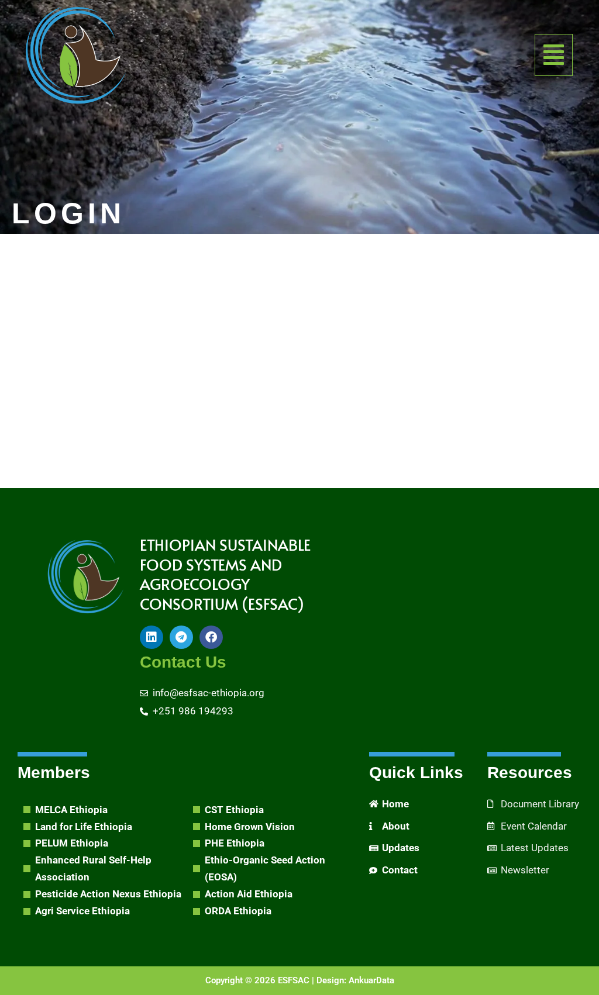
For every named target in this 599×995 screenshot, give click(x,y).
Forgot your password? (300, 458)
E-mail (184, 256)
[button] (554, 55)
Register (368, 423)
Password (191, 310)
